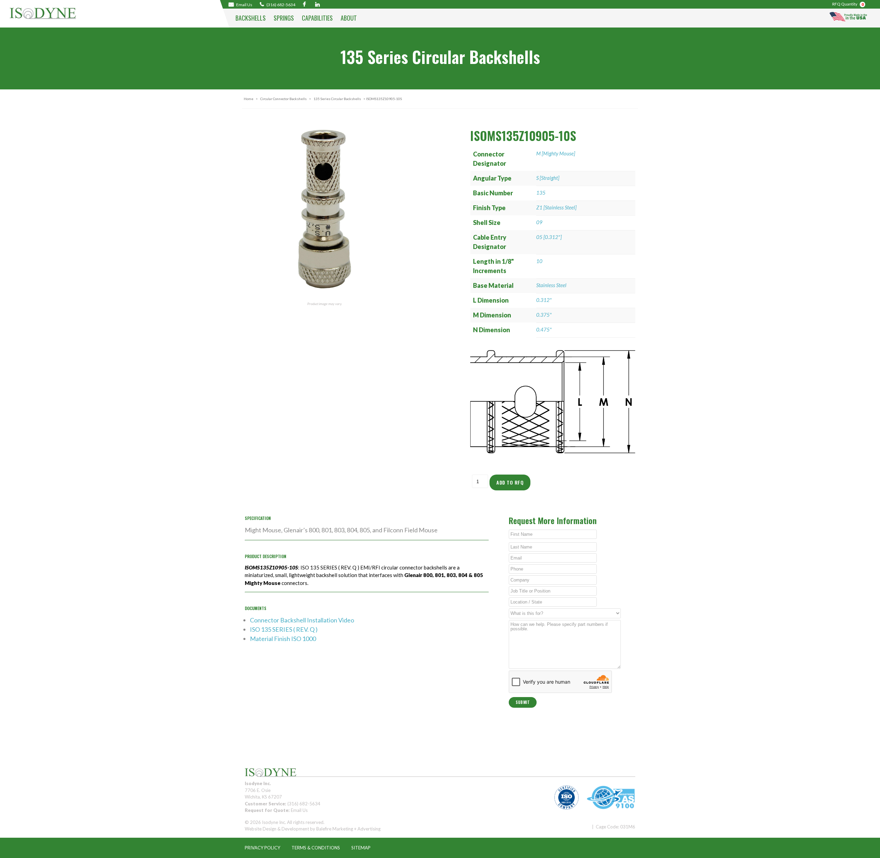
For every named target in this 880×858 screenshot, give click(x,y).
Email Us (299, 810)
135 (541, 192)
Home (248, 99)
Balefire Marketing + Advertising (348, 829)
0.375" (544, 315)
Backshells (250, 17)
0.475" (544, 329)
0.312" (544, 300)
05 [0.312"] (549, 237)
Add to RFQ (510, 482)
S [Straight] (547, 178)
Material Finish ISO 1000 (283, 638)
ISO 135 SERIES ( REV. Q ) (284, 629)
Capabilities (317, 17)
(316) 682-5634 (280, 4)
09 (539, 222)
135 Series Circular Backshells (337, 99)
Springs (284, 17)
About (349, 17)
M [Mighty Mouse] (555, 153)
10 (539, 261)
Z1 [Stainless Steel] (556, 207)
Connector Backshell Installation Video (302, 620)
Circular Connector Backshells (283, 99)
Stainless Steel (551, 285)
